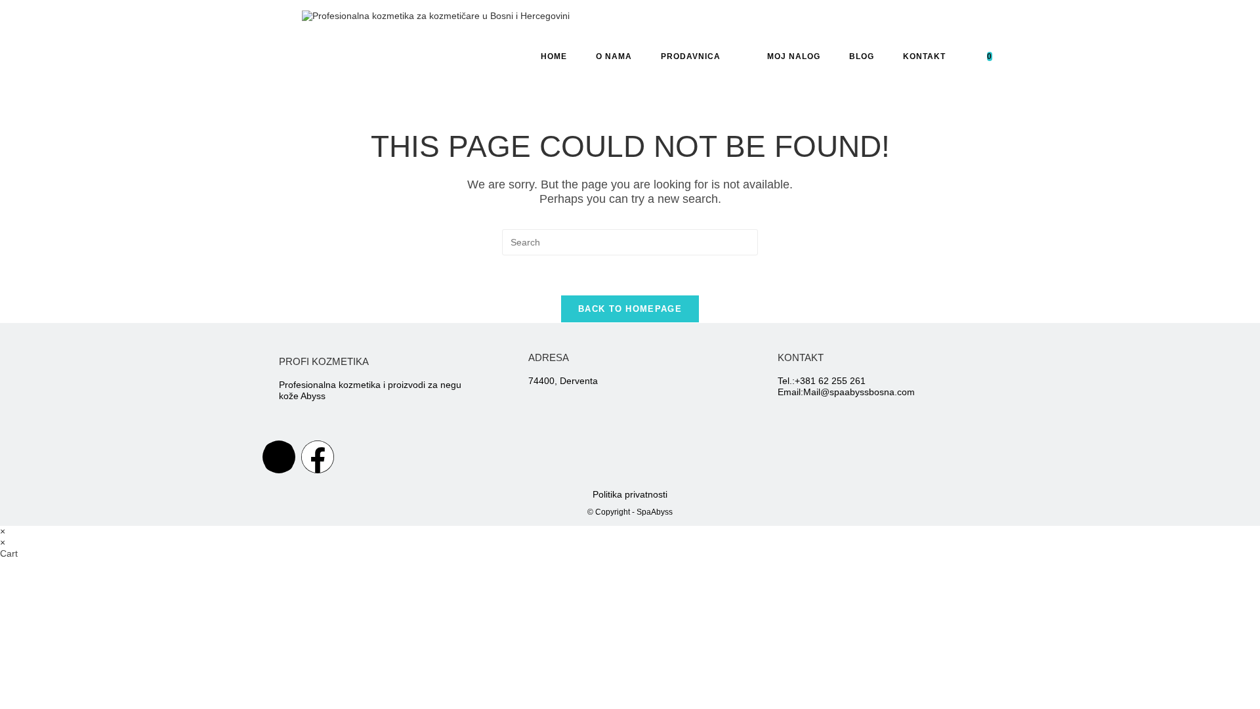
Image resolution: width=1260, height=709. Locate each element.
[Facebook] (317, 456)
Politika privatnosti (630, 494)
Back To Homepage (630, 309)
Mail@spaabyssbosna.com (859, 392)
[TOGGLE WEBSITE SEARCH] (1026, 56)
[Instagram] (278, 456)
